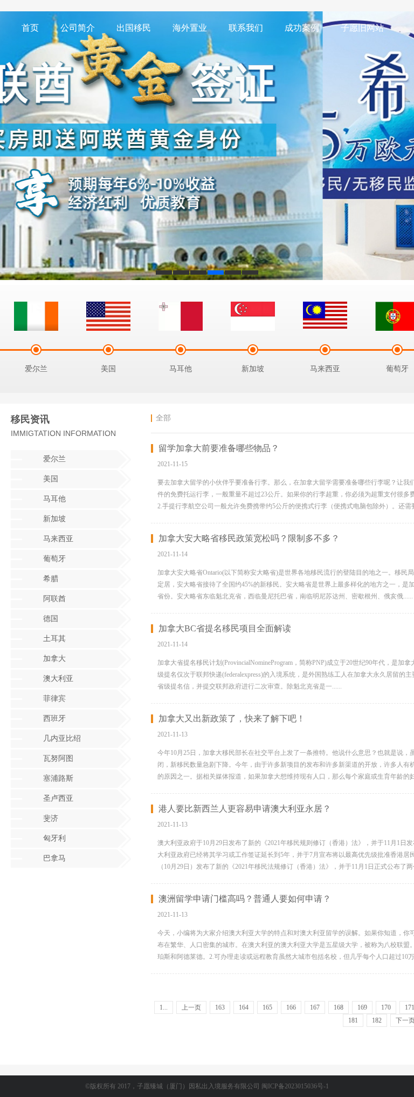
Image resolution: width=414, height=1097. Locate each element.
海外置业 (189, 27)
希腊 (50, 579)
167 (315, 1007)
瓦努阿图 (58, 758)
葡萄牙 (54, 559)
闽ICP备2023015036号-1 (295, 1086)
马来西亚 (58, 539)
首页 (30, 27)
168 (338, 1007)
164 (244, 1007)
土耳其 (54, 639)
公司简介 (77, 27)
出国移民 (133, 27)
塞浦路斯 (58, 778)
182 (377, 1020)
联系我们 (246, 27)
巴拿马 (54, 858)
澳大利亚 (58, 678)
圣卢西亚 (58, 798)
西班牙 (54, 718)
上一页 (191, 1007)
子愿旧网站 (362, 27)
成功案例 (302, 27)
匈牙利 (54, 838)
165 (267, 1007)
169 (362, 1007)
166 (291, 1007)
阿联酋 (54, 599)
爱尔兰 (54, 459)
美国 (50, 479)
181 (353, 1020)
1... (164, 1007)
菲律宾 (54, 698)
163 (220, 1007)
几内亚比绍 (62, 738)
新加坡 (54, 519)
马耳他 (54, 499)
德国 (50, 619)
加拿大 (54, 659)
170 (386, 1007)
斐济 (50, 818)
